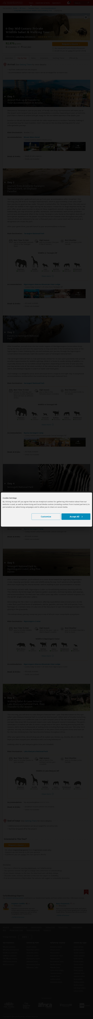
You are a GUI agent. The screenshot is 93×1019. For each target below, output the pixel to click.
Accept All (74, 516)
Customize (46, 516)
